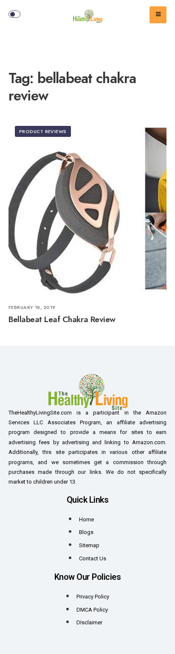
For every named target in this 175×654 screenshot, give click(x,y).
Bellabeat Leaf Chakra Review (62, 320)
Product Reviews (43, 131)
